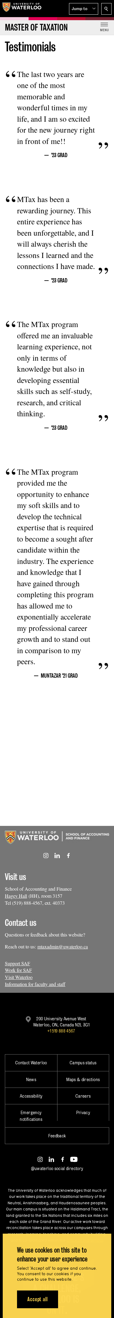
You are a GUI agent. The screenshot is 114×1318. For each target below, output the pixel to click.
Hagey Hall (16, 896)
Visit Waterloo (19, 977)
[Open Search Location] (106, 9)
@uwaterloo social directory (57, 1168)
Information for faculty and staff (35, 984)
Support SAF (17, 963)
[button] (83, 8)
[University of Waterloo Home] (21, 8)
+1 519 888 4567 (61, 1030)
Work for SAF (18, 970)
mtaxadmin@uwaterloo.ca (62, 946)
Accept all (37, 1299)
